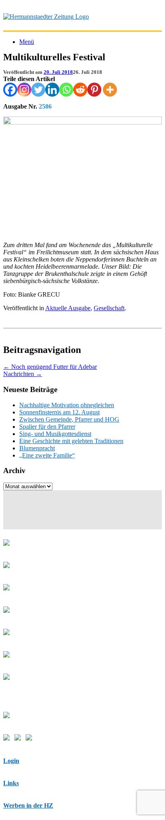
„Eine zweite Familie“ (47, 455)
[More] (110, 90)
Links (11, 783)
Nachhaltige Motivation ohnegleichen (66, 405)
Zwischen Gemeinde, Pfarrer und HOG (69, 419)
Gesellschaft (109, 308)
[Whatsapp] (66, 90)
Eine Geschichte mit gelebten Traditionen (71, 441)
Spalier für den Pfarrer (47, 426)
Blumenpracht (37, 448)
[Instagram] (24, 90)
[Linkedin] (52, 90)
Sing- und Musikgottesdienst (55, 433)
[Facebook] (10, 90)
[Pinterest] (94, 90)
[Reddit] (80, 90)
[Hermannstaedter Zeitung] (46, 16)
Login (11, 760)
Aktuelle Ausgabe (68, 308)
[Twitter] (38, 90)
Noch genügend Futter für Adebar (50, 366)
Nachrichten (22, 373)
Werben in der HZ (28, 805)
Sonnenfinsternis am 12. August (59, 412)
